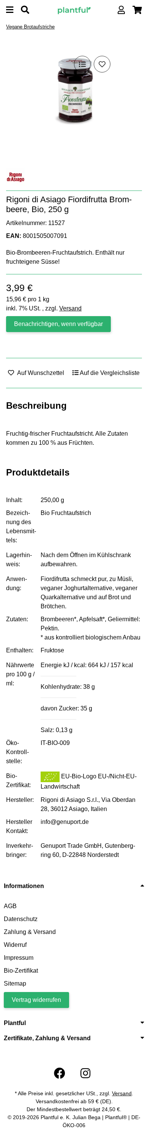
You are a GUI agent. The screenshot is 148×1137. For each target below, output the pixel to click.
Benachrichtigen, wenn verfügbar (58, 324)
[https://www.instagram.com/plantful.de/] (85, 1073)
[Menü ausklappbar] (9, 10)
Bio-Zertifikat (21, 970)
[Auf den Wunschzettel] (102, 64)
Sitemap (15, 983)
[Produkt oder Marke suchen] (25, 10)
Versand (70, 308)
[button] (121, 10)
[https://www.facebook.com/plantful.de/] (59, 1073)
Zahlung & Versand (30, 932)
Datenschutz (21, 919)
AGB (10, 906)
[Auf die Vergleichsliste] (82, 64)
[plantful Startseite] (74, 9)
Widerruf (15, 945)
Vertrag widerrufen (36, 1000)
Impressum (18, 957)
